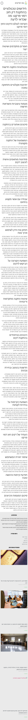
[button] (2, 3)
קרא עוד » (25, 587)
